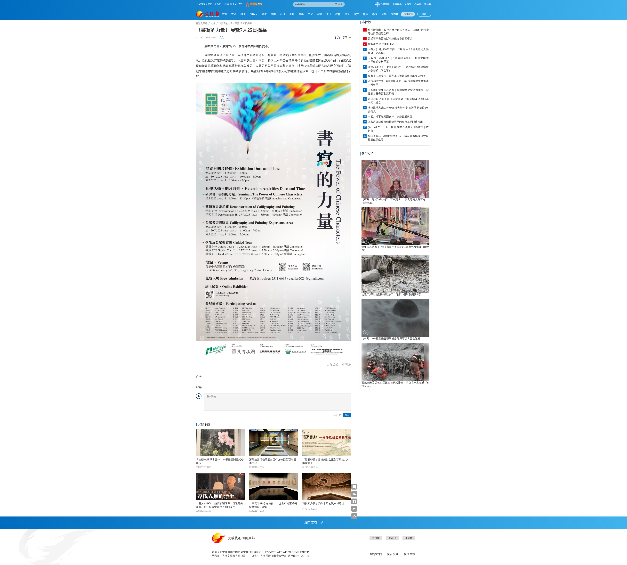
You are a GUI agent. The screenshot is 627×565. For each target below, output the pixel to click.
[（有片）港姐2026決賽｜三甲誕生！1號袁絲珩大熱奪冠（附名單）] (395, 179)
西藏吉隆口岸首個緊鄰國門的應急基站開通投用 (395, 121)
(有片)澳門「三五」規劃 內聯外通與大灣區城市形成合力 (398, 129)
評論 (282, 14)
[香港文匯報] (208, 14)
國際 (273, 14)
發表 (347, 415)
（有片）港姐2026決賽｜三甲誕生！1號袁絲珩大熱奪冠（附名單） (398, 51)
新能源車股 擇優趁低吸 (381, 44)
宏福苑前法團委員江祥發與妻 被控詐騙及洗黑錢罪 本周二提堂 (398, 101)
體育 (347, 14)
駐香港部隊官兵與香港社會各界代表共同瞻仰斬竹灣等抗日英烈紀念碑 (398, 31)
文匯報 (408, 4)
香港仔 (417, 4)
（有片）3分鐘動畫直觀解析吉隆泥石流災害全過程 (391, 338)
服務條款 (409, 554)
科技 (356, 14)
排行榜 (366, 22)
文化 (310, 14)
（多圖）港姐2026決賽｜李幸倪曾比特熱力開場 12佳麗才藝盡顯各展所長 (398, 92)
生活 (328, 14)
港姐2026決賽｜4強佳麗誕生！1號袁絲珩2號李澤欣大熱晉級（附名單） (398, 69)
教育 (337, 14)
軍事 (301, 14)
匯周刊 (394, 14)
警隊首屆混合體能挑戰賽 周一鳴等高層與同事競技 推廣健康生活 (398, 138)
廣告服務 (393, 554)
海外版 (427, 4)
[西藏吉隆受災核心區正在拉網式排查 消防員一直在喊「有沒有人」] (395, 362)
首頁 (224, 14)
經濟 (264, 14)
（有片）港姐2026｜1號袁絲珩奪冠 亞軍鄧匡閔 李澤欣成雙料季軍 (398, 60)
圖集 (384, 14)
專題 (365, 14)
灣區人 (253, 14)
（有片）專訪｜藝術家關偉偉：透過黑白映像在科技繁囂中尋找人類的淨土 (219, 505)
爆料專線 (397, 4)
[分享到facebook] (354, 501)
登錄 (424, 14)
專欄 (374, 14)
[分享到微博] (354, 509)
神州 (243, 14)
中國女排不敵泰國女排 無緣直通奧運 (390, 116)
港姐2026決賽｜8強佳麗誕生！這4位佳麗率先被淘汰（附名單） (398, 83)
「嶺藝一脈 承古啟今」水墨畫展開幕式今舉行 (220, 461)
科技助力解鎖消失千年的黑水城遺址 (323, 503)
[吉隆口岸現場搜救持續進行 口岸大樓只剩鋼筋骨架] (395, 274)
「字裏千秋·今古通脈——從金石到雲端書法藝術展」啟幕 (273, 505)
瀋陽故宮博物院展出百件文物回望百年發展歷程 (272, 461)
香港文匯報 (201, 23)
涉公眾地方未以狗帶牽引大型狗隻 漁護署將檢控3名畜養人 (398, 109)
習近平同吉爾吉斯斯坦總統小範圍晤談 (390, 38)
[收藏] (354, 487)
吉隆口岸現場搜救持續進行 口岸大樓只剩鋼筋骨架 (392, 294)
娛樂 (319, 14)
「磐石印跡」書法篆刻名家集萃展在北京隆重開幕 (325, 461)
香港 (233, 14)
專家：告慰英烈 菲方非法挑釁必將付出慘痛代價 (396, 75)
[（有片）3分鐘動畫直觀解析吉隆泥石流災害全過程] (395, 318)
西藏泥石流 (256, 4)
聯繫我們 (376, 554)
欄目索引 (310, 522)
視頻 (291, 14)
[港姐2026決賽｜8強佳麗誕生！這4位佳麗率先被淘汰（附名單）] (395, 226)
